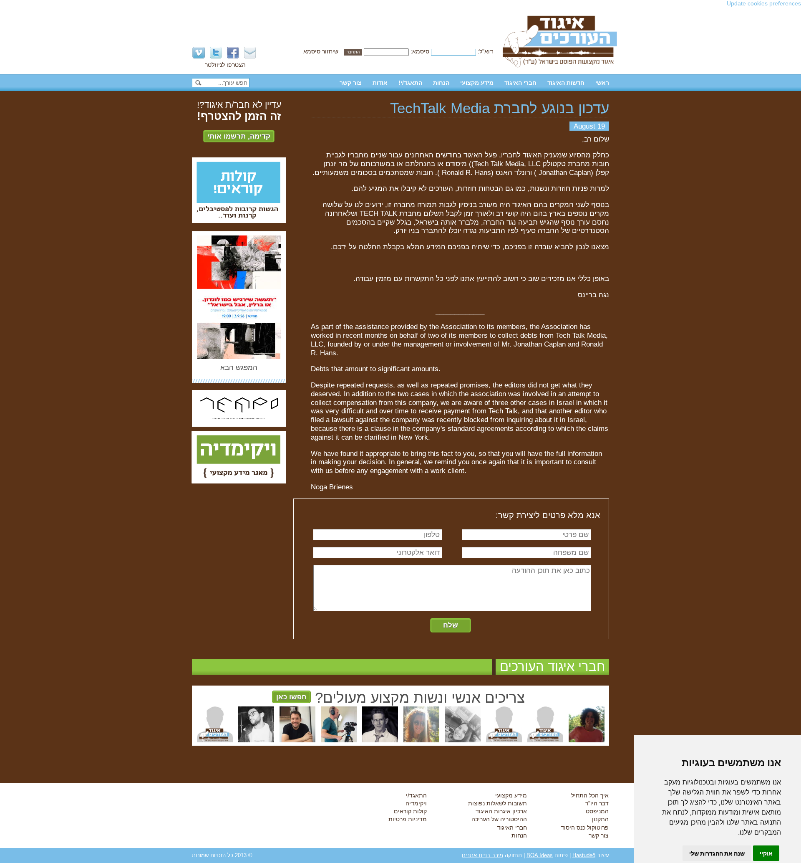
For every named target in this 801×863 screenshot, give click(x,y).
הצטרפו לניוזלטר (225, 64)
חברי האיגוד (520, 82)
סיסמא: (420, 51)
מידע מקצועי (477, 82)
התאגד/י (416, 795)
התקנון (600, 819)
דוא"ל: (485, 51)
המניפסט (597, 811)
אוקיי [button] (766, 853)
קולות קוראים (410, 811)
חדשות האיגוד (565, 82)
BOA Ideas (539, 855)
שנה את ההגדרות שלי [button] (717, 853)
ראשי (602, 82)
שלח (450, 625)
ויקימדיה (416, 803)
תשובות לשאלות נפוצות (497, 803)
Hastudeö (583, 855)
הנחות (441, 82)
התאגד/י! (410, 82)
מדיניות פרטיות (407, 819)
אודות (380, 82)
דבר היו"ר (597, 803)
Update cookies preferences (764, 3)
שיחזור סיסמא (320, 51)
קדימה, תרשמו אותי (238, 136)
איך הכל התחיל (590, 795)
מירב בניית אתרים (482, 855)
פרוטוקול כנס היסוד (585, 827)
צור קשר (351, 82)
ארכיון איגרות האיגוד (501, 811)
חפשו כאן (291, 697)
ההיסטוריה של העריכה (499, 819)
